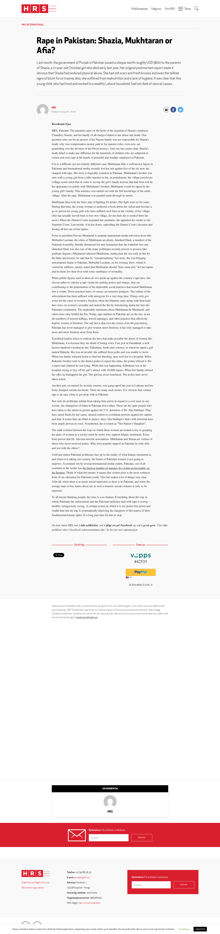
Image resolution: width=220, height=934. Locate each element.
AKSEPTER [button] (200, 929)
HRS (54, 108)
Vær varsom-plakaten (89, 903)
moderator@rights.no (86, 617)
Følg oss (156, 9)
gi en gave (149, 525)
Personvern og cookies (33, 888)
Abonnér (141, 838)
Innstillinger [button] (184, 928)
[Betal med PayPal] (140, 572)
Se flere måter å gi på (139, 584)
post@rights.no (82, 877)
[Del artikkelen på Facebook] (173, 109)
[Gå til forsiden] (36, 873)
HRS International (33, 25)
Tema (187, 9)
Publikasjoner (140, 9)
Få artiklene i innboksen (107, 830)
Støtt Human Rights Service (35, 883)
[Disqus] (110, 659)
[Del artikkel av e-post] (166, 109)
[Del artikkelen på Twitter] (180, 109)
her (112, 529)
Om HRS (170, 9)
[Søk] (196, 8)
